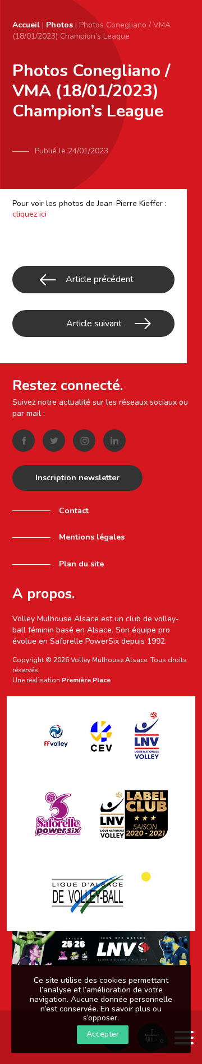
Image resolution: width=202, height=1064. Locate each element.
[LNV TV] (101, 948)
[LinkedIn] (114, 440)
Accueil (26, 25)
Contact (74, 510)
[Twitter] (54, 440)
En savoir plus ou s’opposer (122, 1014)
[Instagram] (84, 440)
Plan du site (81, 564)
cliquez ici (29, 214)
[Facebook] (23, 440)
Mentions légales (92, 537)
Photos (59, 25)
